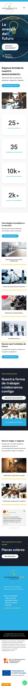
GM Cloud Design (20, 635)
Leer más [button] (5, 524)
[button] (24, 682)
